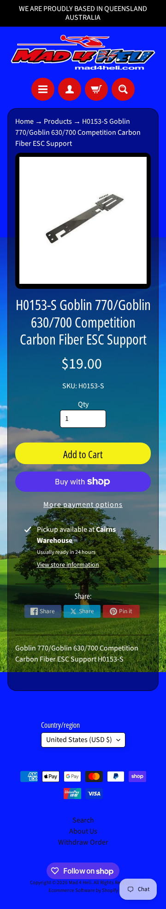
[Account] (69, 89)
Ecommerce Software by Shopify (83, 890)
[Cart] (96, 89)
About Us (83, 831)
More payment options (83, 505)
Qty (83, 404)
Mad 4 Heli (80, 882)
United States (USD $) (79, 740)
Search (83, 820)
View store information (68, 565)
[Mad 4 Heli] (83, 52)
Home (24, 121)
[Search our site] (123, 89)
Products (58, 121)
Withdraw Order (83, 842)
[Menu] (42, 89)
